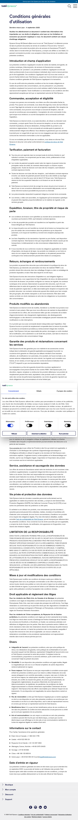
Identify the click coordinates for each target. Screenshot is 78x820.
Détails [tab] (39, 391)
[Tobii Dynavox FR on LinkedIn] (40, 808)
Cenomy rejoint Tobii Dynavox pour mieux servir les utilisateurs (39, 1)
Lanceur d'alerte (47, 817)
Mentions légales (37, 817)
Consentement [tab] (13, 391)
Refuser (14, 434)
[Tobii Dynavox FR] (9, 6)
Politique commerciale (51, 814)
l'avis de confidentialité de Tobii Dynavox (29, 519)
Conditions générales (24, 814)
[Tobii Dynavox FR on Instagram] (35, 808)
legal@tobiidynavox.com (48, 757)
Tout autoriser (63, 434)
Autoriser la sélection (39, 434)
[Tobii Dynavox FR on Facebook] (30, 808)
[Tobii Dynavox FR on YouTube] (45, 808)
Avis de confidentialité (37, 814)
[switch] (29, 425)
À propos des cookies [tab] (64, 391)
